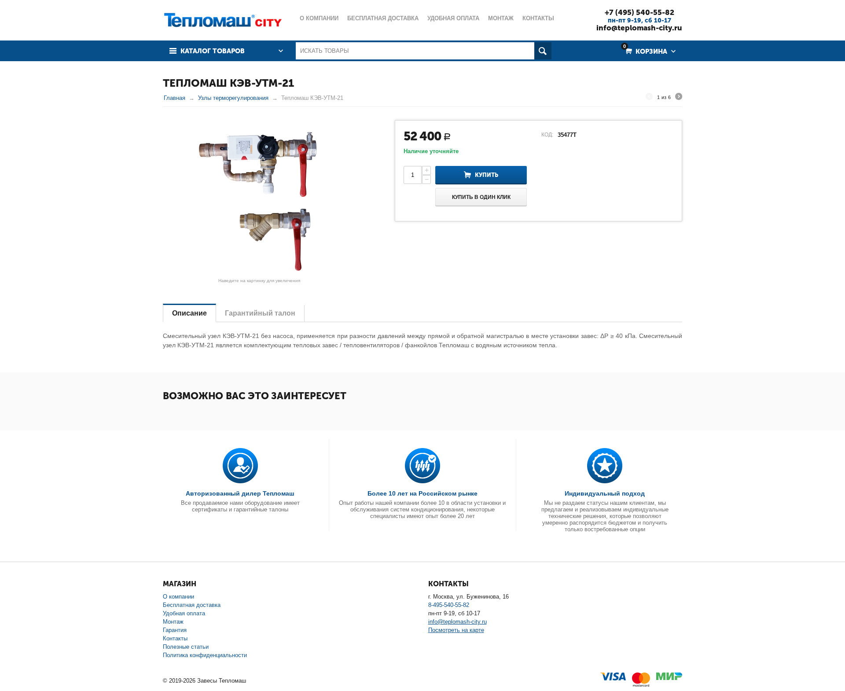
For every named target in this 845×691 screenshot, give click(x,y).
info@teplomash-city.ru (639, 27)
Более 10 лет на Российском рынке (422, 493)
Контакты (175, 638)
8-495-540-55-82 (448, 605)
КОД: (547, 135)
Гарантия (175, 630)
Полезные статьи (186, 646)
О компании (178, 596)
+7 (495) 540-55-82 (639, 12)
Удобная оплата (184, 613)
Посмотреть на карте (456, 630)
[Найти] (542, 50)
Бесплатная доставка (191, 605)
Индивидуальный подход (605, 493)
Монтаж (173, 621)
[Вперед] (678, 98)
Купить (486, 175)
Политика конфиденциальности (205, 655)
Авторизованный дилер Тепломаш (240, 493)
